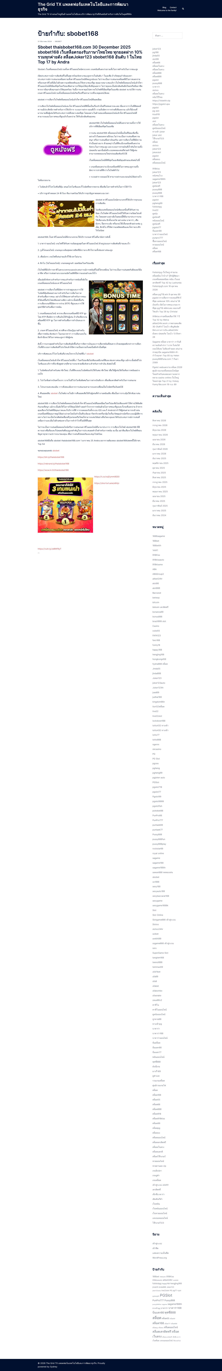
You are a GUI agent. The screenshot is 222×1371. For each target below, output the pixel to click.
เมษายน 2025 (158, 496)
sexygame (157, 900)
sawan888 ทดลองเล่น (162, 872)
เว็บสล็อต (155, 1341)
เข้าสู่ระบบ (157, 1243)
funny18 (156, 645)
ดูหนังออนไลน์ (158, 128)
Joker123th (157, 687)
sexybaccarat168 (160, 896)
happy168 (157, 649)
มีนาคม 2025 (158, 501)
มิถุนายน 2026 (159, 430)
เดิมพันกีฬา (157, 1199)
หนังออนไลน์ (158, 220)
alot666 (156, 588)
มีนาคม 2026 (158, 444)
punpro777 (157, 237)
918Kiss (156, 555)
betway (156, 597)
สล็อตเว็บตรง (158, 66)
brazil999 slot (159, 621)
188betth (156, 545)
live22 (155, 210)
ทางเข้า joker (158, 131)
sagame (156, 858)
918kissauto (158, 559)
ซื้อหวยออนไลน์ (159, 241)
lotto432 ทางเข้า (160, 725)
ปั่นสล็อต (156, 1042)
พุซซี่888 (156, 1061)
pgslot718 (157, 787)
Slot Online (157, 915)
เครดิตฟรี (156, 1189)
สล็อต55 (156, 1099)
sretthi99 (156, 938)
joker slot (157, 135)
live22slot (157, 716)
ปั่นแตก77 (156, 1052)
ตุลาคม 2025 (158, 468)
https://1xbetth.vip (161, 100)
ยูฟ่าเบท (156, 1076)
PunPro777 (157, 820)
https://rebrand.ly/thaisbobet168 (53, 463)
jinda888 (156, 673)
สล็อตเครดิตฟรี (159, 1142)
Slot (154, 910)
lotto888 (156, 739)
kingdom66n (158, 701)
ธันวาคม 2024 (159, 515)
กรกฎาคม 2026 (159, 425)
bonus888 (157, 616)
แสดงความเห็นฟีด (160, 1253)
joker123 (156, 49)
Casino (155, 626)
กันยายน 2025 (159, 472)
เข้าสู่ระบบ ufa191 (160, 1185)
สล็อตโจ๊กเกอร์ (159, 1156)
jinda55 (156, 55)
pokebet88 (157, 810)
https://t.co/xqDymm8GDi (106, 476)
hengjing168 (158, 654)
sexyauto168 (158, 891)
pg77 (175, 1290)
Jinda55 (156, 668)
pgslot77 (156, 227)
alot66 (155, 583)
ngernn (155, 744)
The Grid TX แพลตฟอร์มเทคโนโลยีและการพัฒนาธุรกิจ (83, 7)
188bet (155, 541)
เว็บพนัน (156, 1203)
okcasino (156, 749)
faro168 (156, 640)
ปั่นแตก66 (157, 231)
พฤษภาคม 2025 (160, 491)
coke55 (156, 630)
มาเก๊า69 (156, 1071)
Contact (173, 7)
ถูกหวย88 (156, 1019)
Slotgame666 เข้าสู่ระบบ (164, 919)
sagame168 (158, 863)
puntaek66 (157, 825)
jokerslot (156, 152)
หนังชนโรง (157, 175)
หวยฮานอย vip (159, 1166)
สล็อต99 (156, 1123)
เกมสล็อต (156, 1180)
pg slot (155, 111)
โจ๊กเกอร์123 (158, 138)
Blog (164, 7)
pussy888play (159, 844)
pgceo (155, 763)
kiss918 (156, 114)
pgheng (156, 768)
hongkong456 (159, 659)
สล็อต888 (156, 73)
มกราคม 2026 (159, 453)
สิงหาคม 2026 (159, 420)
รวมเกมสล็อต (158, 1080)
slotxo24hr (157, 929)
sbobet (58, 41)
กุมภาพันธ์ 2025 (160, 505)
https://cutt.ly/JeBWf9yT (49, 549)
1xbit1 (155, 550)
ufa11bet (156, 971)
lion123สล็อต (158, 706)
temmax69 (157, 967)
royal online (158, 853)
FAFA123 (156, 635)
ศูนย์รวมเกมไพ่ (159, 1085)
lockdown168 (158, 720)
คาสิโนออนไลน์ (159, 1009)
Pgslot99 (156, 796)
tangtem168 (158, 957)
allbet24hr (157, 578)
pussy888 (157, 83)
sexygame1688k (160, 905)
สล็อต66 (156, 62)
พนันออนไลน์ (158, 1057)
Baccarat (156, 593)
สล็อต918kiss (158, 1118)
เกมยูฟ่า (156, 1175)
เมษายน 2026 (158, 439)
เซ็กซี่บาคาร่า (158, 1194)
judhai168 (157, 697)
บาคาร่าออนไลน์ (160, 234)
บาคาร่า (156, 86)
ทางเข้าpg (157, 1024)
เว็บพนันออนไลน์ (160, 1208)
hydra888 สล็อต (160, 664)
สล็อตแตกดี (157, 1151)
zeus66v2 (157, 1000)
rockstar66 (157, 848)
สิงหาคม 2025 (159, 477)
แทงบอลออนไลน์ (160, 1218)
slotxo (155, 90)
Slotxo (155, 924)
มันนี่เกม (156, 1066)
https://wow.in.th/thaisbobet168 (53, 470)
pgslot (155, 80)
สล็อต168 (156, 251)
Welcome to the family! (167, 10)
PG (153, 754)
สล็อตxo (156, 159)
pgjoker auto (158, 777)
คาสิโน (155, 1005)
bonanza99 (157, 612)
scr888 (155, 882)
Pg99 (179, 1291)
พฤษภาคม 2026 (160, 434)
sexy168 (156, 886)
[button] (183, 9)
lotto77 (155, 735)
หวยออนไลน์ (158, 244)
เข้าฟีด (155, 1248)
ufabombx (157, 990)
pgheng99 (157, 203)
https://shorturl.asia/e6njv (106, 483)
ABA (154, 569)
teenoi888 (157, 962)
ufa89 (155, 976)
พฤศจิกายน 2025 (160, 463)
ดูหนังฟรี (156, 186)
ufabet (155, 986)
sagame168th (158, 179)
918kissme (157, 564)
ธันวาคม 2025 (159, 458)
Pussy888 (157, 834)
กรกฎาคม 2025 (159, 482)
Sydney (53, 1366)
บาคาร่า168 (157, 196)
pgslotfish (157, 806)
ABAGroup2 (158, 574)
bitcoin (155, 602)
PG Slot (156, 758)
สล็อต (155, 142)
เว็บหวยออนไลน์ (159, 1213)
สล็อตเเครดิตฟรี (167, 1337)
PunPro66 (157, 815)
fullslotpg (157, 206)
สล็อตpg (156, 1128)
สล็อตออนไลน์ (158, 162)
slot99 (155, 59)
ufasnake (156, 995)
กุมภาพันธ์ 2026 (160, 449)
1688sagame (158, 536)
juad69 (155, 692)
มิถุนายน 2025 (159, 487)
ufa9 (154, 981)
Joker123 (156, 678)
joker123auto (158, 683)
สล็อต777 (167, 1324)
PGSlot (155, 782)
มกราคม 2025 (159, 510)
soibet (155, 934)
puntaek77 (157, 829)
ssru (154, 948)
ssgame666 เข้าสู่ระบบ (163, 943)
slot (154, 121)
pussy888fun (158, 839)
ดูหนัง (155, 213)
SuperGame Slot (160, 953)
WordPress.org (159, 1257)
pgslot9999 (158, 801)
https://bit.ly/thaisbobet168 (51, 457)
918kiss (156, 168)
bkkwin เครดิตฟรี (160, 607)
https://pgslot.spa (161, 104)
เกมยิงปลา (157, 1170)
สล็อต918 (156, 1113)
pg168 (155, 52)
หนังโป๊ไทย (157, 97)
